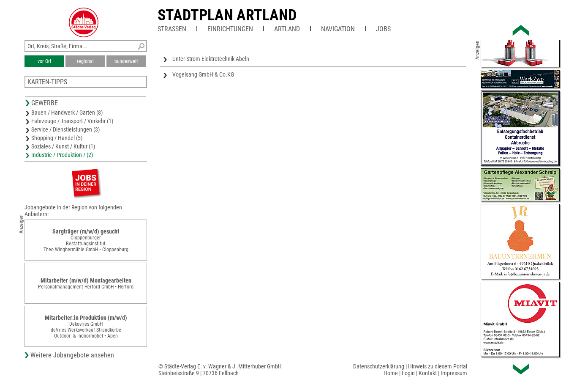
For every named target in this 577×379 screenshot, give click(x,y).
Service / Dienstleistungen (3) (65, 129)
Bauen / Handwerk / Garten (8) (67, 112)
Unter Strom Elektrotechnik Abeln (210, 58)
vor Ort (45, 61)
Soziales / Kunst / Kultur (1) (63, 146)
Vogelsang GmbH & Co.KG (203, 74)
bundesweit (126, 61)
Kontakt (428, 373)
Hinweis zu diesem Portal (437, 366)
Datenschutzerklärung (378, 366)
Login (408, 373)
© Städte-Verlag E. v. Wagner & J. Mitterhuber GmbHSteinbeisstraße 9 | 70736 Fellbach (220, 369)
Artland (287, 29)
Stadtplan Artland (227, 15)
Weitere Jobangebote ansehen (72, 355)
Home (391, 373)
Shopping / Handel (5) (56, 138)
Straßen (172, 29)
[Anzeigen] (85, 182)
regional (85, 61)
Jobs (383, 29)
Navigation (338, 29)
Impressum (454, 373)
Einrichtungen (230, 29)
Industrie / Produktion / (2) (62, 154)
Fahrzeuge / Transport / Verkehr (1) (72, 121)
